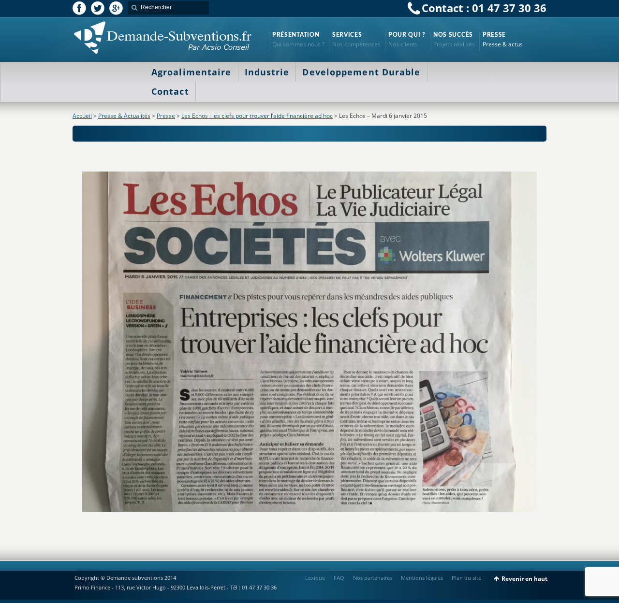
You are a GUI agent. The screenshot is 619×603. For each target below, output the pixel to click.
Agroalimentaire (191, 72)
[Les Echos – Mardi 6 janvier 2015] (309, 342)
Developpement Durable (361, 72)
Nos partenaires (372, 577)
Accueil (82, 116)
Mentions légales (422, 577)
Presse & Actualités (124, 116)
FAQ (339, 577)
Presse (166, 116)
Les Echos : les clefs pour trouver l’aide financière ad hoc (257, 116)
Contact (170, 91)
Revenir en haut (524, 578)
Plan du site (466, 577)
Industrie (267, 72)
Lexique (315, 577)
